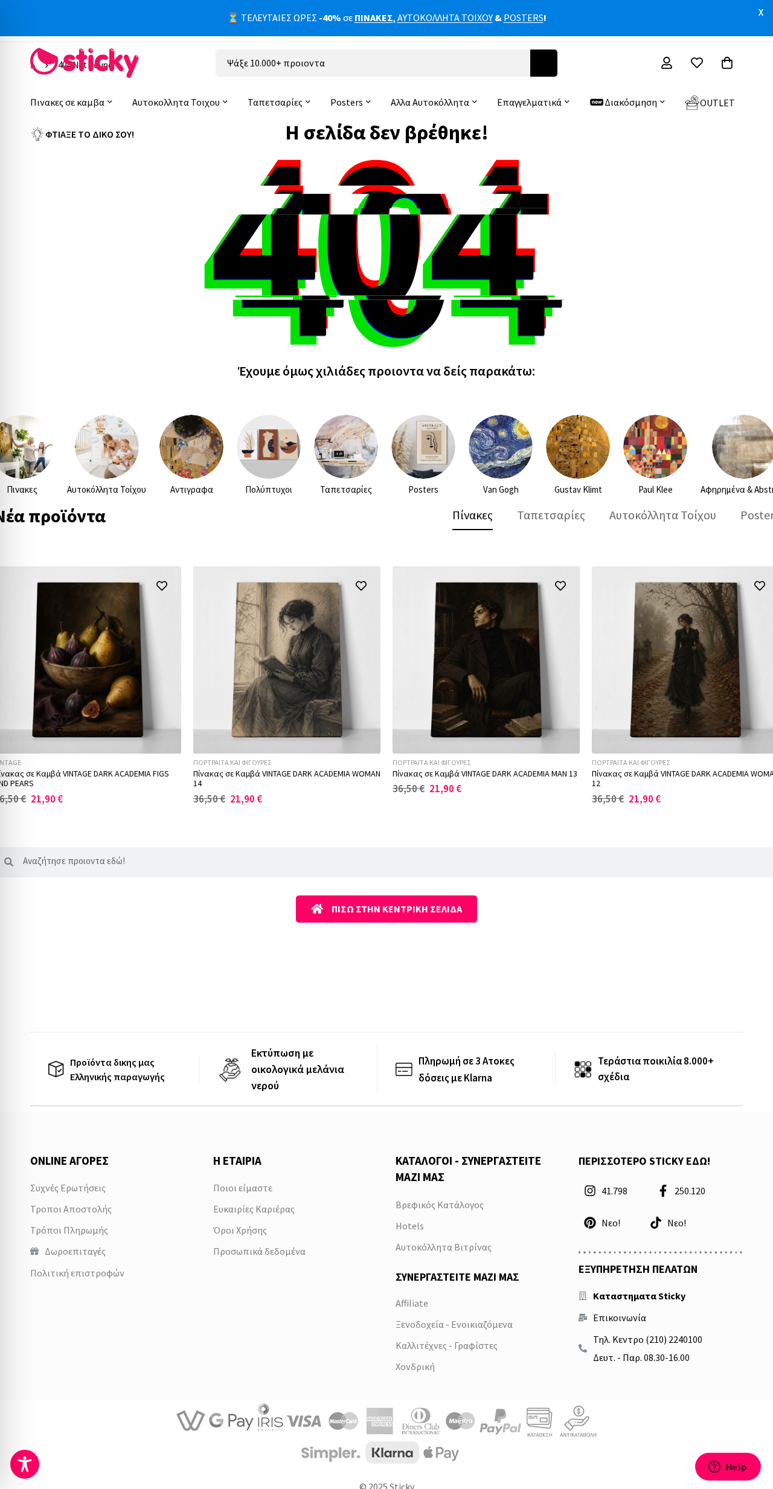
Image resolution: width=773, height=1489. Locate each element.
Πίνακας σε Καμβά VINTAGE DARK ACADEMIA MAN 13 (485, 773)
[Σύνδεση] (667, 62)
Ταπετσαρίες (346, 489)
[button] (161, 586)
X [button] (761, 12)
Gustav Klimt (578, 489)
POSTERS (524, 17)
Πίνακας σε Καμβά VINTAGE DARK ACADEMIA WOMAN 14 (286, 778)
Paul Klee (655, 489)
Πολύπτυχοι (268, 489)
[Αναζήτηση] (543, 63)
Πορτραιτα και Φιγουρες (232, 762)
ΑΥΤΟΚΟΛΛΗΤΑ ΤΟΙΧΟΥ (445, 17)
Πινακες (22, 489)
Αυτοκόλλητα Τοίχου (106, 489)
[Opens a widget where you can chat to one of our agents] (727, 1468)
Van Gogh (501, 489)
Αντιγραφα (191, 489)
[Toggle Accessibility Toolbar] (24, 1464)
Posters (423, 489)
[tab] (472, 515)
